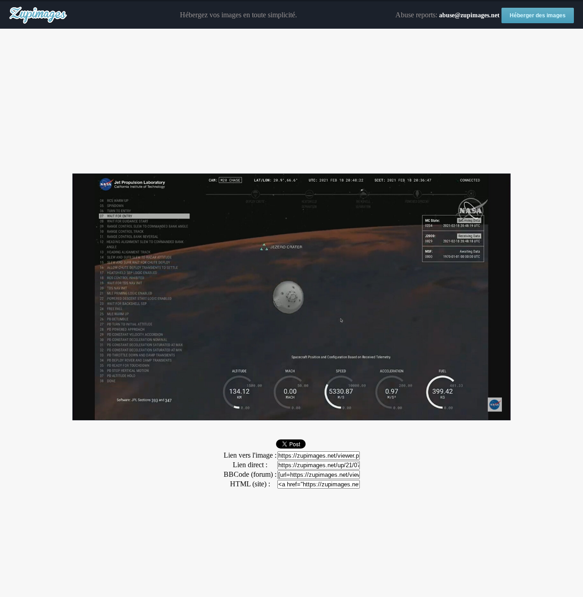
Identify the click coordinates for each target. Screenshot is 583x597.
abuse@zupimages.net (469, 15)
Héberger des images (538, 15)
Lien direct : (250, 465)
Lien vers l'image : (250, 455)
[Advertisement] (291, 101)
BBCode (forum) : (250, 474)
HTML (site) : (250, 484)
